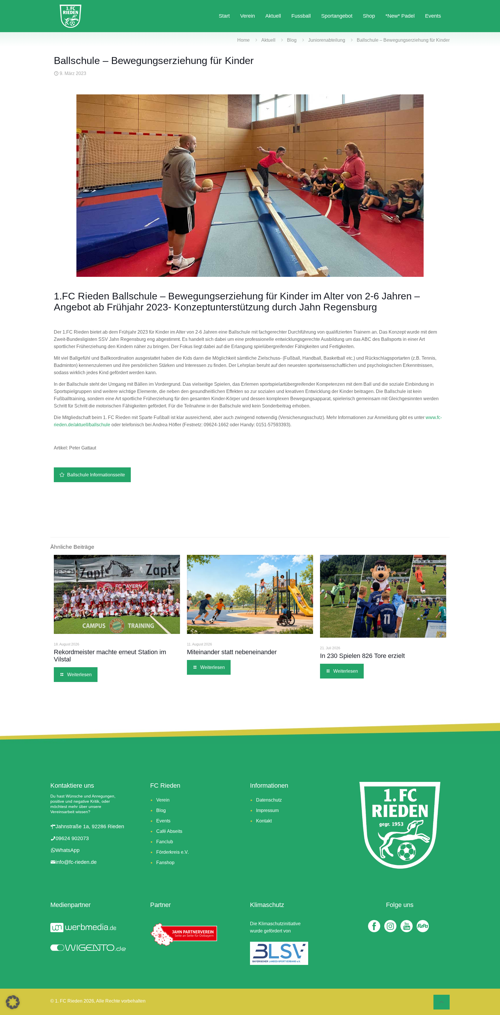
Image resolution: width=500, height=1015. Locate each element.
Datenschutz (269, 800)
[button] (12, 1002)
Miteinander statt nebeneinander (232, 652)
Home (243, 40)
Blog (292, 40)
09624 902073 (72, 838)
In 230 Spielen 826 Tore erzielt (364, 655)
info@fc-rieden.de (76, 862)
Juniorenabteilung (326, 40)
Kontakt (264, 820)
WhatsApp (68, 850)
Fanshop (165, 862)
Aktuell (268, 40)
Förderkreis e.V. (172, 852)
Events (163, 820)
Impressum (267, 810)
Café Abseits (169, 831)
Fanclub (164, 841)
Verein (163, 800)
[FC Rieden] (70, 16)
